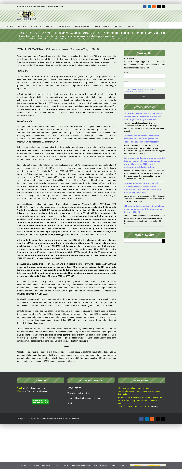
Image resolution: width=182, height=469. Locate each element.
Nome (126, 72)
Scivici (70, 403)
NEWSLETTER (74, 388)
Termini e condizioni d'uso (78, 393)
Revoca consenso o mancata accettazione (148, 465)
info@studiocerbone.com (55, 7)
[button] (138, 25)
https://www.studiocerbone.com (35, 391)
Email (126, 81)
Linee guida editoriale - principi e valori (84, 398)
